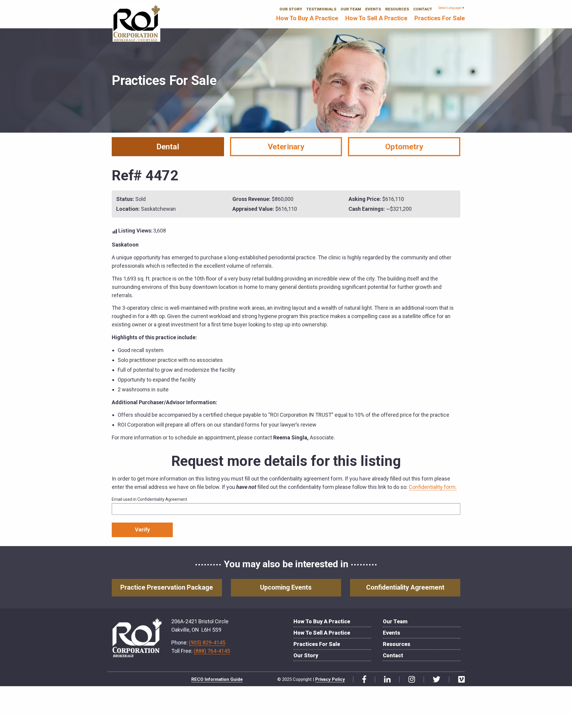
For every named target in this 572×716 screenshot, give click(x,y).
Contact (422, 9)
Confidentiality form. (433, 487)
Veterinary (286, 146)
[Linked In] (385, 679)
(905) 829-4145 (207, 642)
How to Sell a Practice (376, 18)
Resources (397, 9)
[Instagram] (409, 679)
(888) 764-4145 (212, 651)
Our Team (351, 9)
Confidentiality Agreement (405, 587)
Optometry (404, 146)
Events (373, 9)
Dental (167, 146)
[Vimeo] (459, 679)
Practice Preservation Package (166, 587)
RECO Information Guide (217, 679)
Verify (142, 529)
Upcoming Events (286, 587)
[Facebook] (362, 679)
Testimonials (321, 9)
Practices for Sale (439, 18)
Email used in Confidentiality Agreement (149, 499)
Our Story (290, 9)
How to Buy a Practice (307, 18)
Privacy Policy (330, 679)
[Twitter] (434, 679)
